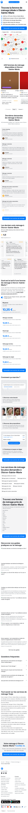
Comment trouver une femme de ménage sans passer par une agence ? (12, 676)
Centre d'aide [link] (18, 778)
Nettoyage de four (22, 478)
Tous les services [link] (11, 810)
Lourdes (4, 529)
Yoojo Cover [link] (17, 779)
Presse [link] (16, 786)
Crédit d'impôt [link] (18, 781)
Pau (3, 524)
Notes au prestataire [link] (5, 794)
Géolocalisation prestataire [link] (7, 792)
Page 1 (14, 109)
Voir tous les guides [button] (14, 650)
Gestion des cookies (19, 793)
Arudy (4, 511)
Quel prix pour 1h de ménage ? (8, 666)
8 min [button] (4, 22)
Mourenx (4, 518)
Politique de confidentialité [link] (20, 789)
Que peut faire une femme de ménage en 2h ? (12, 680)
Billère (4, 515)
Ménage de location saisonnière (9, 491)
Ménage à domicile (17, 486)
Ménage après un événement (8, 478)
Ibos (3, 530)
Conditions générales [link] (19, 788)
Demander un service (14, 2)
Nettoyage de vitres (6, 486)
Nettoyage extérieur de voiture (9, 475)
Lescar (4, 519)
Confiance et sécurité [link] (19, 783)
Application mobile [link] (5, 781)
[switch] (2, 297)
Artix (3, 513)
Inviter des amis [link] (4, 787)
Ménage (8, 762)
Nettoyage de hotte (6, 488)
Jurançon (5, 516)
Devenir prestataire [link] (5, 779)
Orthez (4, 522)
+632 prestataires (13, 53)
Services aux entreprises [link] (20, 784)
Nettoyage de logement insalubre (9, 481)
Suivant (20, 109)
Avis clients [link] (3, 786)
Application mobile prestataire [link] (5, 784)
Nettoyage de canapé (7, 483)
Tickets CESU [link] (4, 789)
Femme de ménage (15, 762)
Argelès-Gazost (6, 527)
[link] (18, 44)
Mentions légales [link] (18, 791)
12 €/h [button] (4, 18)
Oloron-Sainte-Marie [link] (5, 763)
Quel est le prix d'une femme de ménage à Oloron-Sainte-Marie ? (11, 661)
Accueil (2, 762)
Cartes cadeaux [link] (4, 791)
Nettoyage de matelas (19, 483)
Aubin (4, 525)
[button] (18, 44)
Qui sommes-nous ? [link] (5, 796)
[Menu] (26, 2)
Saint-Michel (5, 510)
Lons (4, 521)
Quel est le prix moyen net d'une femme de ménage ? (11, 670)
